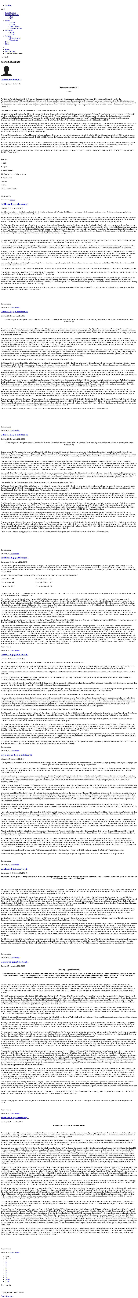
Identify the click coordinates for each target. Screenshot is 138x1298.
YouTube (8, 5)
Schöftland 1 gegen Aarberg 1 (14, 869)
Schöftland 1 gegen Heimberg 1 (15, 1117)
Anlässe (12, 200)
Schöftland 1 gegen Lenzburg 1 (14, 204)
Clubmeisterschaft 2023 (11, 80)
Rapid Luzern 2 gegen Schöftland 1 (16, 755)
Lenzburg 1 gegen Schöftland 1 (14, 655)
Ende (7, 1281)
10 (6, 1277)
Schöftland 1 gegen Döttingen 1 (15, 558)
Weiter (8, 1279)
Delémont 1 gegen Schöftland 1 (14, 312)
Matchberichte (10, 51)
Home (7, 49)
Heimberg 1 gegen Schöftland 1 (15, 962)
